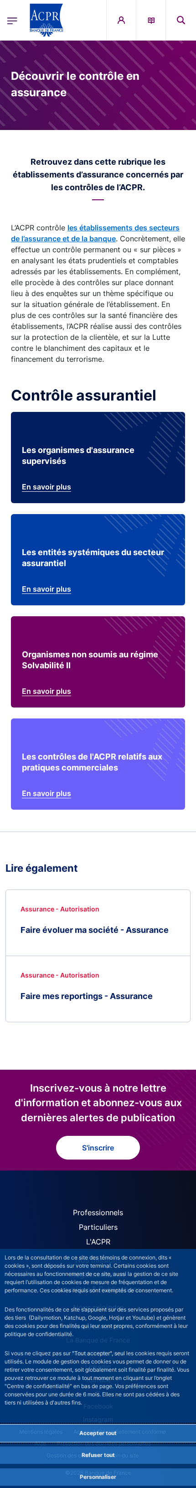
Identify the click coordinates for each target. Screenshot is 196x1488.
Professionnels (98, 1212)
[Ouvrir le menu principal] (12, 20)
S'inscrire (98, 1147)
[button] (181, 20)
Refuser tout (98, 1455)
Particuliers (98, 1227)
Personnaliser (98, 1476)
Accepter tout (98, 1433)
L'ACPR (98, 1241)
